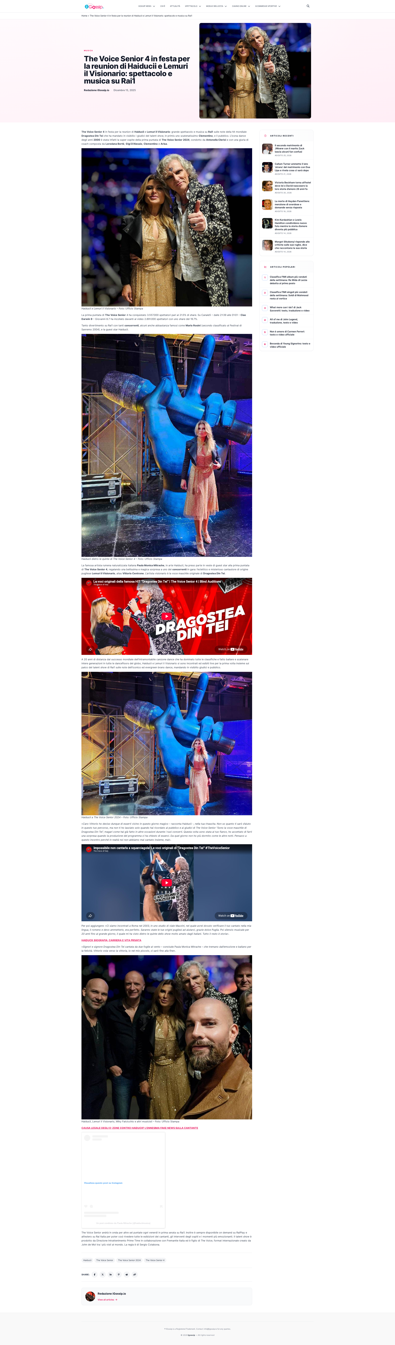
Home (84, 15)
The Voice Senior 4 (155, 1260)
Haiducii (87, 1260)
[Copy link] (135, 1275)
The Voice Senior (104, 1260)
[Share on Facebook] (94, 1275)
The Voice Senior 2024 (129, 1260)
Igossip (191, 1335)
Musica (88, 50)
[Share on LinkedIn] (111, 1275)
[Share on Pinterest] (119, 1275)
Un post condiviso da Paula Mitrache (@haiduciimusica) (123, 1223)
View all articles (106, 1299)
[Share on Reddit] (127, 1275)
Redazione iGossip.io (96, 90)
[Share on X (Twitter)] (103, 1275)
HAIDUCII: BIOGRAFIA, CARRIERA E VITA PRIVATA (111, 940)
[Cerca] (308, 6)
